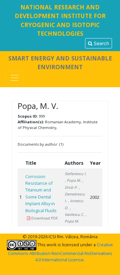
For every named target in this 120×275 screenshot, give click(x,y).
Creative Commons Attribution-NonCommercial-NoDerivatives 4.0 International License (60, 252)
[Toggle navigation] (14, 78)
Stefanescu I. (75, 173)
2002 (94, 197)
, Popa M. (73, 180)
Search (100, 43)
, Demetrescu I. (75, 194)
